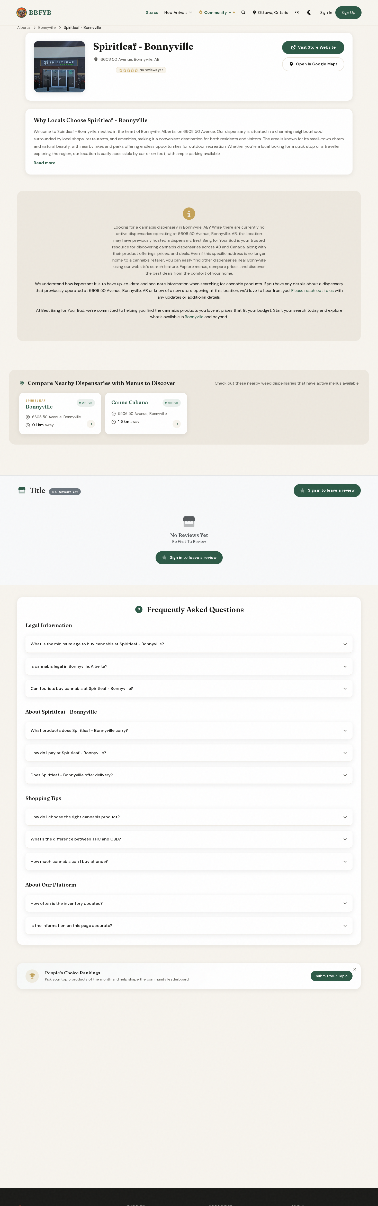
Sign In (326, 12)
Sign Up (348, 12)
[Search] (243, 13)
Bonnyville (47, 27)
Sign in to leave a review (331, 490)
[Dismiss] (354, 969)
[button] (45, 163)
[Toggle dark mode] (309, 12)
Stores (152, 12)
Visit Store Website (317, 47)
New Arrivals (175, 12)
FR (296, 12)
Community (215, 12)
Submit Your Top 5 (331, 976)
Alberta (23, 27)
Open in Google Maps (317, 64)
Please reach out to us (312, 290)
